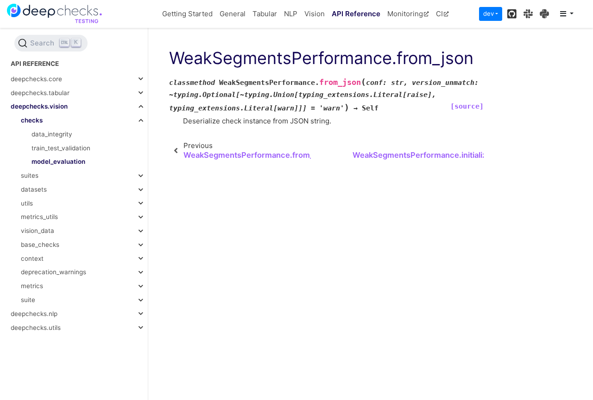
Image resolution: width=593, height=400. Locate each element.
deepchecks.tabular (40, 93)
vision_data (37, 230)
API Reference (356, 13)
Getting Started (187, 13)
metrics (32, 286)
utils (27, 203)
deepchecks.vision (39, 106)
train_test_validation (61, 148)
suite (28, 299)
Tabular (264, 13)
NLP (290, 13)
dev (488, 13)
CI (439, 13)
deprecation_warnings (53, 272)
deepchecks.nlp (34, 313)
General (233, 13)
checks (32, 120)
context (32, 258)
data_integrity (52, 134)
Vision (314, 13)
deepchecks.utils (36, 327)
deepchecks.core (36, 79)
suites (29, 175)
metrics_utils (39, 216)
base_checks (40, 244)
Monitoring (405, 13)
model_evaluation (58, 161)
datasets (34, 189)
